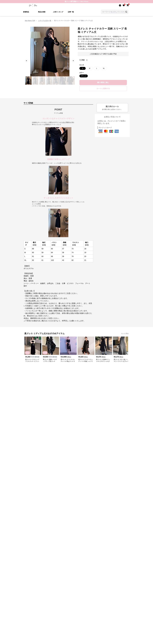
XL (104, 68)
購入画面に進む (103, 82)
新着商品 (26, 12)
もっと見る (125, 333)
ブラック (83, 76)
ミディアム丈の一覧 (44, 20)
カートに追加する (103, 88)
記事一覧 (71, 12)
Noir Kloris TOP (30, 20)
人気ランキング (58, 12)
